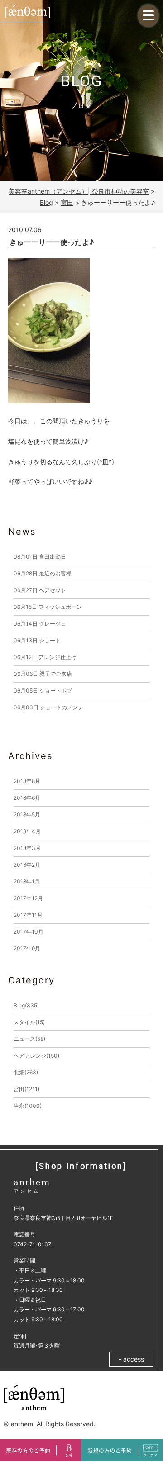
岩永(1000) (28, 1105)
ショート (37, 640)
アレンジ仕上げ (45, 657)
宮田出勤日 (40, 556)
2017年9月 (27, 948)
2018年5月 (27, 814)
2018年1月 (27, 881)
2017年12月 (28, 898)
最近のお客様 (43, 573)
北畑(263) (26, 1072)
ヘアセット (40, 590)
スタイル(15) (29, 1022)
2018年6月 (27, 797)
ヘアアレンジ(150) (36, 1055)
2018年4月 (27, 831)
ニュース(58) (29, 1038)
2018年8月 (27, 781)
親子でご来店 (43, 673)
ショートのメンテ (48, 707)
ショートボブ (43, 690)
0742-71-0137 (32, 1244)
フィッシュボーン (48, 606)
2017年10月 (28, 931)
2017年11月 (28, 914)
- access (131, 1359)
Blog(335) (26, 1005)
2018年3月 (27, 848)
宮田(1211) (26, 1089)
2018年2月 (27, 864)
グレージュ (40, 623)
